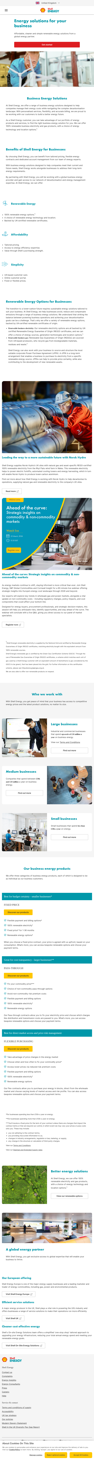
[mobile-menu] (6, 10)
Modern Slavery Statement (14, 1423)
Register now (12, 624)
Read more (11, 491)
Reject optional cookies (56, 1455)
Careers (5, 1392)
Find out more (69, 750)
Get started (47, 44)
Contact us (7, 1372)
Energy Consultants (11, 1384)
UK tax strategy (9, 1415)
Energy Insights (9, 1380)
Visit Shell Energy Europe (17, 1294)
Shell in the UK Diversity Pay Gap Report (21, 1427)
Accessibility (8, 1411)
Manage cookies (35, 1455)
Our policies (7, 1419)
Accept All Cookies (81, 1455)
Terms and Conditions (70, 742)
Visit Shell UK (12, 1318)
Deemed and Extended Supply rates (27, 1150)
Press (4, 1388)
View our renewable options (69, 1196)
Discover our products (18, 912)
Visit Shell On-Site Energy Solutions (22, 1345)
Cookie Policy (14, 1450)
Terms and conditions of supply (16, 1407)
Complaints (7, 1376)
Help (4, 1396)
